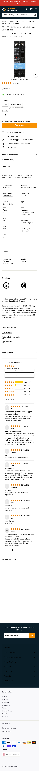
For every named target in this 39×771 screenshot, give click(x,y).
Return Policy (6, 705)
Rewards (4, 714)
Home (4, 21)
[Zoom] (36, 75)
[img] (16, 406)
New (5, 104)
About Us (5, 699)
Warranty (5, 708)
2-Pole (33, 187)
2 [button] (17, 550)
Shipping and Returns (10, 154)
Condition (5, 100)
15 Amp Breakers (13, 21)
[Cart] (31, 9)
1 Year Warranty (8, 160)
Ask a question (7, 353)
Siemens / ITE (8, 196)
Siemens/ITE (6, 36)
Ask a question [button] (19, 376)
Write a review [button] (19, 371)
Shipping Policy (7, 711)
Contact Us (5, 702)
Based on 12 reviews (12, 368)
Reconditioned (16, 105)
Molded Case (25, 187)
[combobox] (19, 15)
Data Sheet (8, 341)
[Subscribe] (32, 635)
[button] (7, 83)
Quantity (5, 111)
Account (4, 696)
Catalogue (8, 333)
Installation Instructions (12, 337)
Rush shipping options (9, 121)
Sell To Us (5, 717)
